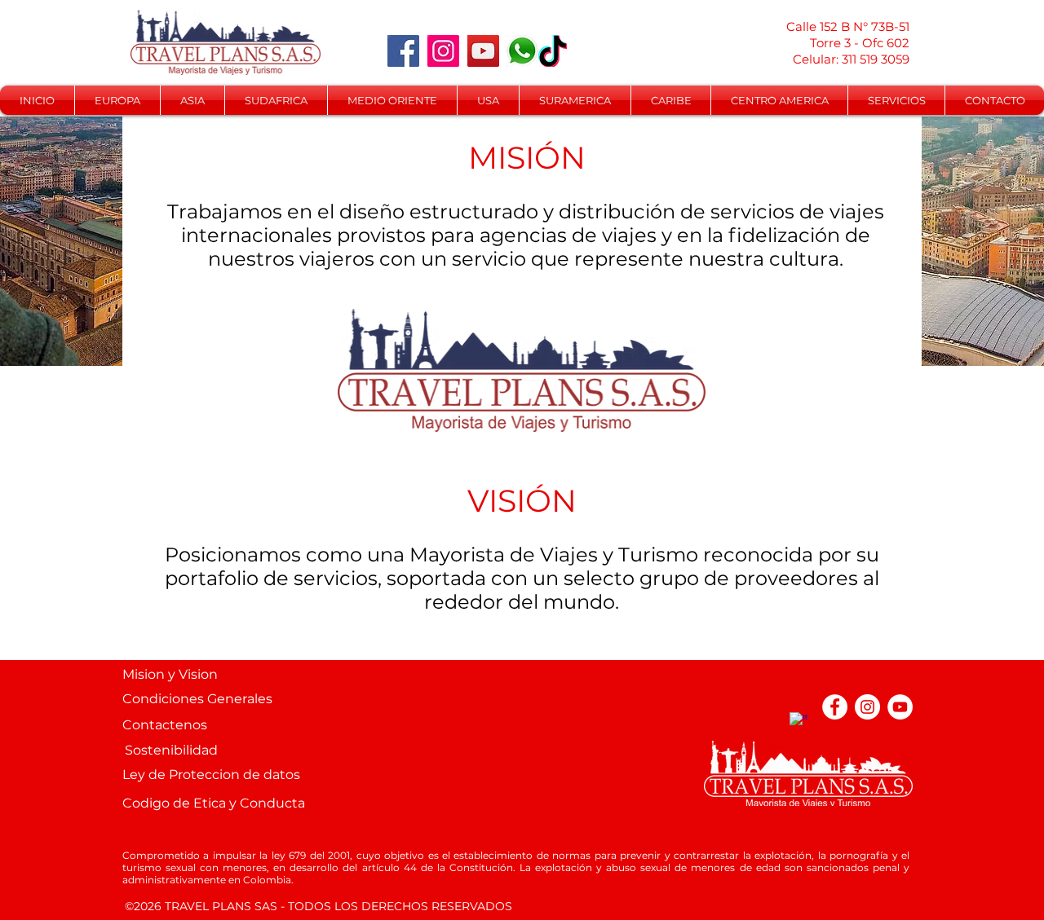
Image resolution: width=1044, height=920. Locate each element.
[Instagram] (443, 51)
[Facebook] (403, 51)
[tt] (802, 724)
